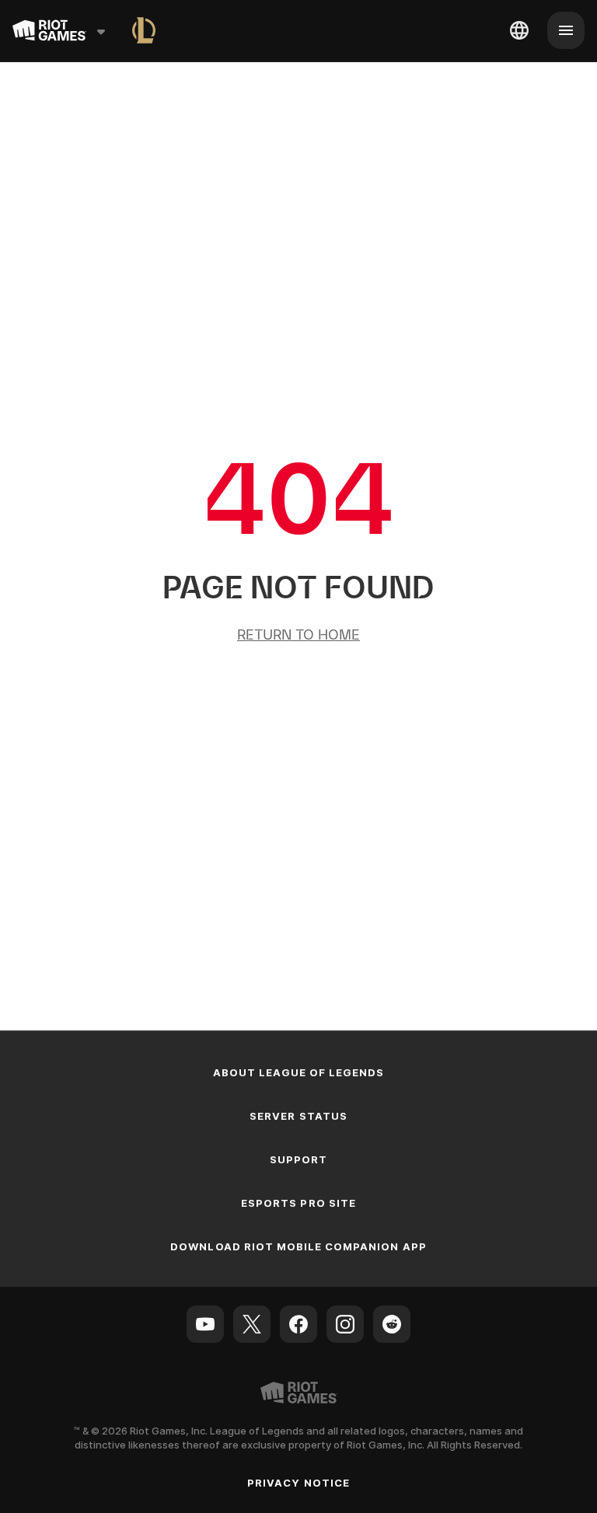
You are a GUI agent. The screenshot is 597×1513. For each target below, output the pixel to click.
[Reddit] (391, 1324)
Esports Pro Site (298, 1203)
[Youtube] (205, 1324)
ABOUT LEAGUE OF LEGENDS (299, 1072)
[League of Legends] (143, 30)
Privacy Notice (298, 1482)
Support (298, 1159)
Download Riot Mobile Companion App (298, 1246)
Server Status (298, 1116)
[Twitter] (252, 1324)
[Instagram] (345, 1324)
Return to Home (298, 634)
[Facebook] (298, 1324)
